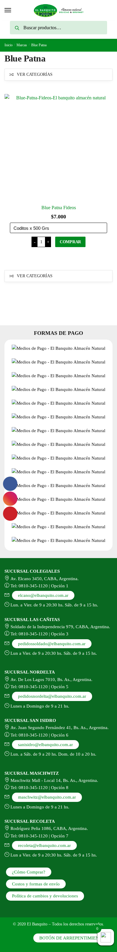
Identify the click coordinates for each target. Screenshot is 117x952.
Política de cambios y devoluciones (45, 896)
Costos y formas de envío (36, 884)
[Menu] (8, 10)
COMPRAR (70, 242)
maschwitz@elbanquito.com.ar (47, 797)
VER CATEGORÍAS (34, 74)
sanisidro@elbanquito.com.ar (45, 744)
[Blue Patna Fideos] (58, 147)
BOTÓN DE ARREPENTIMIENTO (72, 938)
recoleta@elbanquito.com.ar (44, 845)
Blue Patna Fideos (58, 207)
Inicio (8, 45)
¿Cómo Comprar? (28, 872)
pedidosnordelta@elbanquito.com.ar (52, 696)
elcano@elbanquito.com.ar (43, 595)
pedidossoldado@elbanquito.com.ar (52, 643)
